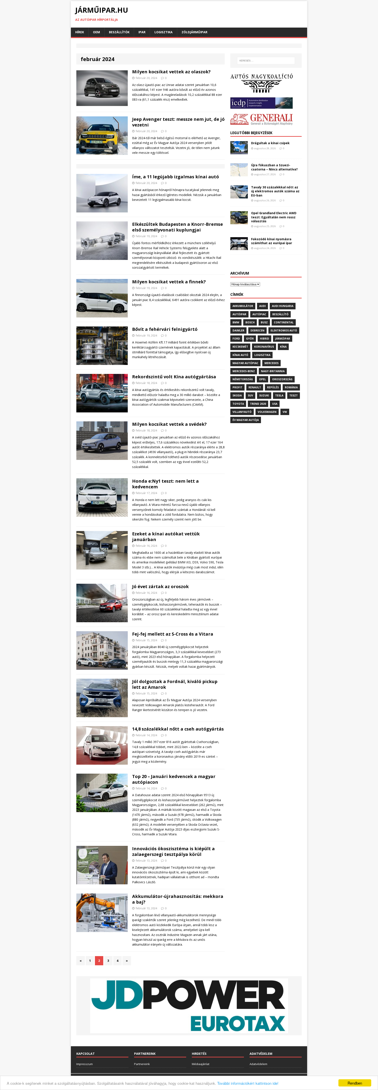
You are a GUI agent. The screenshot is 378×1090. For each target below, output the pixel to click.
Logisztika (163, 32)
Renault (254, 387)
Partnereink (142, 1064)
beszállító (280, 314)
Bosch (250, 322)
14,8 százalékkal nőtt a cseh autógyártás (178, 729)
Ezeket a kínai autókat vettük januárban (166, 536)
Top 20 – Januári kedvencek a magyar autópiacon (173, 779)
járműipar (282, 338)
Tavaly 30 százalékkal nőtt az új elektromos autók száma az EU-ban (275, 191)
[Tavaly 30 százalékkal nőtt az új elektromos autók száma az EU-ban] (239, 196)
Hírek (79, 32)
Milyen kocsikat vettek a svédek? (169, 424)
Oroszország (282, 379)
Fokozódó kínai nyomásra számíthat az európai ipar (271, 241)
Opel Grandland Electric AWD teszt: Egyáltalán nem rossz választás (273, 217)
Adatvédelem (258, 1064)
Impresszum (84, 1064)
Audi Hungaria (282, 306)
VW (285, 412)
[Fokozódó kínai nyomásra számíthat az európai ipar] (239, 247)
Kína (283, 347)
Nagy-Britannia (273, 371)
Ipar (141, 32)
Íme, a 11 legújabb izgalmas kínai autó (175, 177)
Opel (262, 379)
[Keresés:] (266, 60)
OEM (96, 32)
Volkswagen (267, 412)
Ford (236, 338)
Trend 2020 (258, 404)
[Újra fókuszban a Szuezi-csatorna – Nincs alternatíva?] (239, 174)
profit (237, 387)
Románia (291, 387)
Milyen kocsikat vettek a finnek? (169, 282)
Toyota (238, 404)
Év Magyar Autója (246, 420)
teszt (293, 395)
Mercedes (271, 363)
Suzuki (264, 395)
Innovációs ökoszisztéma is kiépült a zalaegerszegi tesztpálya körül (173, 851)
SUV (250, 395)
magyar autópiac (245, 363)
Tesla (279, 395)
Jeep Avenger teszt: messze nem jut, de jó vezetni (178, 122)
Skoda (237, 395)
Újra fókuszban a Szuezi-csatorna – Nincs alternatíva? (274, 167)
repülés (273, 387)
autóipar (239, 314)
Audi (262, 306)
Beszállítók (119, 32)
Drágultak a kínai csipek (270, 143)
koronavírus (264, 347)
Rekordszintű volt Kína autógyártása (174, 377)
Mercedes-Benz (244, 371)
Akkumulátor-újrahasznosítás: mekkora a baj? (177, 899)
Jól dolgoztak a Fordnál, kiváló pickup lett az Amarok (174, 684)
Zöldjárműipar (194, 32)
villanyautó (242, 412)
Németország (243, 379)
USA (274, 404)
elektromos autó (284, 330)
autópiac (259, 314)
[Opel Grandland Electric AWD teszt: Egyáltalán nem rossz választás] (239, 222)
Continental (284, 322)
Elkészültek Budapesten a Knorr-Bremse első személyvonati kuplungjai (177, 227)
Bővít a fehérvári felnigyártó (165, 329)
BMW (236, 322)
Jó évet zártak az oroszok (160, 586)
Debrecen (257, 330)
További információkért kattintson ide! (247, 1083)
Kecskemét (240, 347)
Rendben (355, 1083)
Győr (250, 338)
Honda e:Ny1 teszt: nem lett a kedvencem (165, 484)
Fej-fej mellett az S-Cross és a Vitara (172, 634)
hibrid (264, 338)
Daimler (238, 330)
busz (264, 322)
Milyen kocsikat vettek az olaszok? (171, 72)
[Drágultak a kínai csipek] (239, 152)
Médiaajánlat (200, 1064)
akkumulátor (243, 306)
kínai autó (240, 355)
